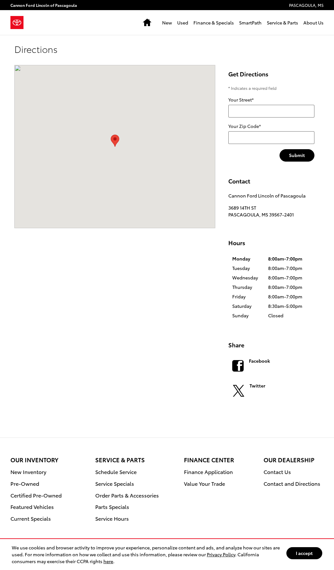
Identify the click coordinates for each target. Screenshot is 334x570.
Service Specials (114, 483)
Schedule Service (116, 471)
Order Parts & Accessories (127, 495)
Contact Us (277, 471)
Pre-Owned (24, 483)
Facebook (259, 360)
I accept (304, 553)
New (167, 22)
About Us (313, 22)
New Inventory (28, 471)
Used (182, 22)
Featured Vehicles (32, 506)
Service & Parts (282, 22)
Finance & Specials (213, 22)
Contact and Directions (292, 483)
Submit (297, 155)
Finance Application (208, 471)
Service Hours (112, 518)
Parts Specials (112, 506)
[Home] (19, 22)
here (108, 561)
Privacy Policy (221, 554)
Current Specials (30, 518)
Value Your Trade (204, 483)
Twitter (257, 385)
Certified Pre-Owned (36, 495)
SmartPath (250, 22)
